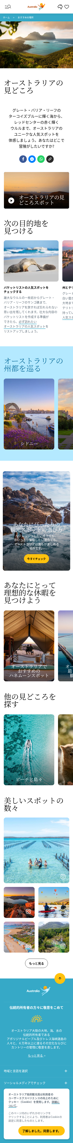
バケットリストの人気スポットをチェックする (26, 289)
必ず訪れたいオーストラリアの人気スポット (24, 324)
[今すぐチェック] (36, 521)
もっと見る (36, 963)
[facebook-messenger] (32, 159)
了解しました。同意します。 (41, 1131)
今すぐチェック (36, 559)
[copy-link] (50, 159)
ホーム (6, 17)
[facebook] (23, 159)
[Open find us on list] (66, 1083)
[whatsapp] (41, 159)
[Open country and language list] (66, 1071)
